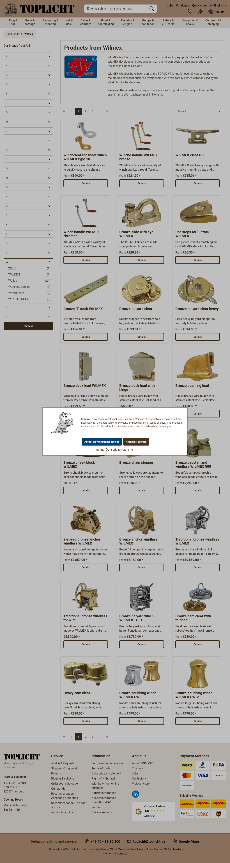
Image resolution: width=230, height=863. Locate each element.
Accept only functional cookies (101, 441)
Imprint (99, 449)
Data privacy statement (120, 449)
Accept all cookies (136, 441)
